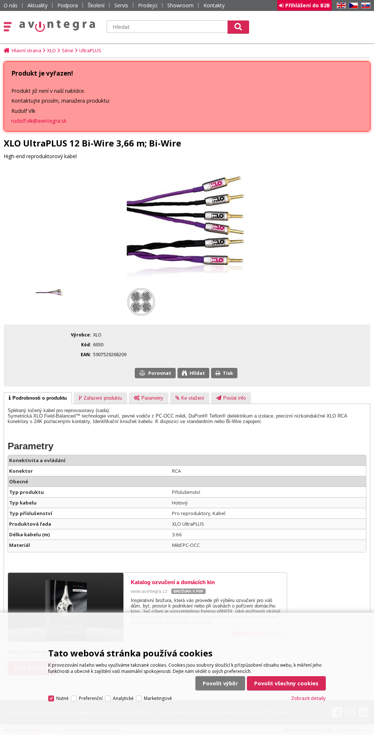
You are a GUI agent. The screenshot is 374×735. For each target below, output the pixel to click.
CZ (352, 5)
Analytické (123, 698)
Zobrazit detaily (308, 698)
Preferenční (91, 698)
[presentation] (38, 398)
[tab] (38, 398)
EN (340, 5)
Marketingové (158, 698)
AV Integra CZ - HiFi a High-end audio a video (57, 26)
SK (364, 5)
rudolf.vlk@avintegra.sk (38, 120)
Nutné (62, 698)
